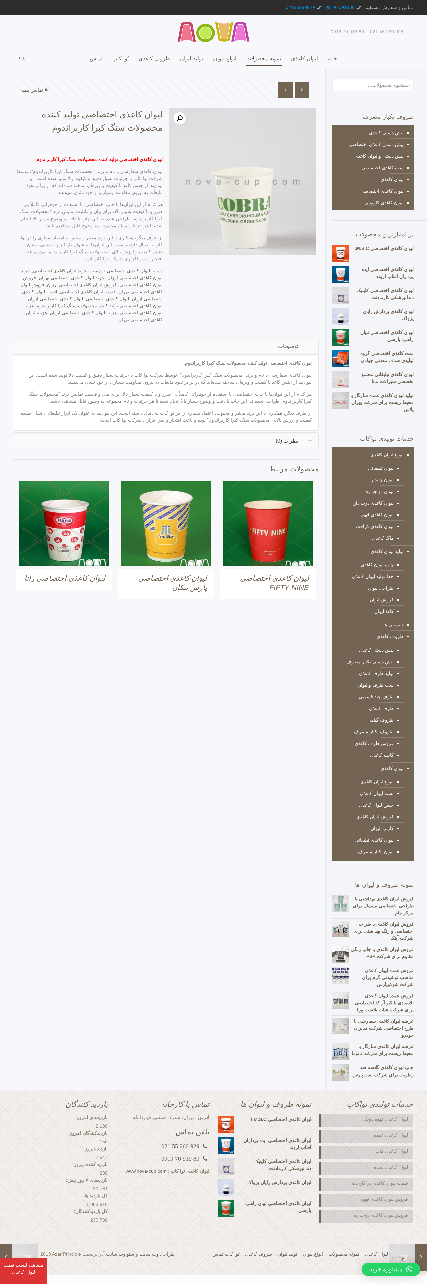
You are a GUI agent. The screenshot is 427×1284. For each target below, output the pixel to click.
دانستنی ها (393, 624)
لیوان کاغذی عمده (390, 1135)
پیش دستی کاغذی (386, 132)
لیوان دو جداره (380, 491)
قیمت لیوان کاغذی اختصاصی (88, 291)
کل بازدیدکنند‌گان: (91, 1211)
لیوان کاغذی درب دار (374, 503)
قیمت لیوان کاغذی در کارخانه (379, 1183)
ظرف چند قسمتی (376, 696)
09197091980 (340, 7)
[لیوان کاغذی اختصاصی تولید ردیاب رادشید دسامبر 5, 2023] (421, 1257)
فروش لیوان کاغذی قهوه (384, 1199)
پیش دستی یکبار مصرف (370, 661)
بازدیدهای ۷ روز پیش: (87, 1180)
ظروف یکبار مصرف (374, 731)
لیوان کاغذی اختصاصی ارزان (55, 298)
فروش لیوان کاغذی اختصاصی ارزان (82, 284)
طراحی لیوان (381, 588)
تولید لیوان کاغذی (387, 551)
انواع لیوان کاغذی (387, 454)
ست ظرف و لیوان (376, 685)
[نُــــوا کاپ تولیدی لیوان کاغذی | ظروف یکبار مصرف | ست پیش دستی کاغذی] (213, 32)
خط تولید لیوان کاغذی (373, 576)
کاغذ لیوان (384, 611)
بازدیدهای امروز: (91, 1117)
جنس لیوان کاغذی (376, 805)
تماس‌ (218, 1254)
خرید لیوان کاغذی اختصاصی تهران (72, 277)
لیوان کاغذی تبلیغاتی (374, 840)
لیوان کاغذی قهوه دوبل (386, 1119)
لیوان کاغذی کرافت (375, 526)
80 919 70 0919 (347, 31)
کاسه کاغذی (382, 755)
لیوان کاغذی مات (391, 1151)
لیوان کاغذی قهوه (377, 514)
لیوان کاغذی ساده (391, 1167)
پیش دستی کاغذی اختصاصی (376, 144)
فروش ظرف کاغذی (374, 743)
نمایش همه (32, 90)
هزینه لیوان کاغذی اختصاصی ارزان (83, 312)
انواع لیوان (313, 1254)
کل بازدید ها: (95, 1195)
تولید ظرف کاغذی (376, 673)
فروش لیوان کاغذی (375, 816)
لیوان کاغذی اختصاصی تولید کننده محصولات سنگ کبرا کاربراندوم (99, 305)
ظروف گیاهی (380, 720)
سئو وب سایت (120, 1254)
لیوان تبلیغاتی (381, 468)
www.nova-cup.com (146, 1171)
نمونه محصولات (344, 1254)
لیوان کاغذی (392, 179)
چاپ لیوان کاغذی (377, 564)
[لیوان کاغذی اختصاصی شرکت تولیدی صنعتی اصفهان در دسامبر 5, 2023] (6, 1257)
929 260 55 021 (386, 31)
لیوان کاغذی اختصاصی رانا (64, 578)
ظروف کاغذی (390, 636)
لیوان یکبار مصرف (376, 851)
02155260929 (300, 7)
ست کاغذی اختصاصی (382, 167)
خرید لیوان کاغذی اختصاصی (60, 270)
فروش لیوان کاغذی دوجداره (381, 1215)
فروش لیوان (382, 599)
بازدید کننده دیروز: (90, 1164)
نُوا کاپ (232, 1254)
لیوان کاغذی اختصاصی (128, 270)
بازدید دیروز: (95, 1148)
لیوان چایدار (382, 479)
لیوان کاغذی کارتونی (384, 202)
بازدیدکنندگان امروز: (88, 1133)
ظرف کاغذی (381, 708)
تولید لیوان (287, 1254)
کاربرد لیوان (382, 828)
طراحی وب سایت (157, 1254)
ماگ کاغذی (383, 538)
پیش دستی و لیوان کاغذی (379, 156)
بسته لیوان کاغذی (377, 793)
